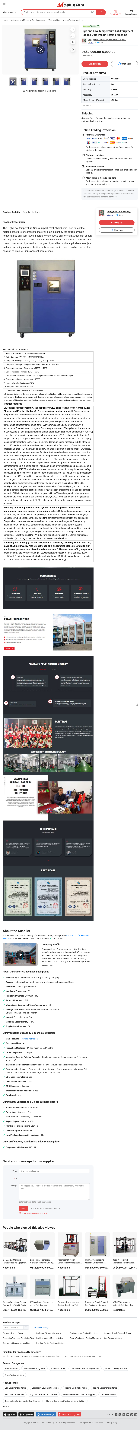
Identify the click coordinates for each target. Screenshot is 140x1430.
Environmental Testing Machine (83, 1333)
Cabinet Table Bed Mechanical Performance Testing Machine (123, 1263)
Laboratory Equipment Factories (45, 1388)
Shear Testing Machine (14, 1375)
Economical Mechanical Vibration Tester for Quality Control (41, 1263)
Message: (14, 1185)
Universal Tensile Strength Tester (117, 1333)
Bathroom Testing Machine (47, 1333)
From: (15, 1171)
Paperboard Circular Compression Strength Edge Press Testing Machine (69, 1263)
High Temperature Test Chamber (43, 1394)
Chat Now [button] (126, 63)
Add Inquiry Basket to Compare (41, 90)
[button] (4, 4)
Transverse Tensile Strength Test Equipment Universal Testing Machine (96, 1305)
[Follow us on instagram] (123, 1414)
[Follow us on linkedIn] (135, 1414)
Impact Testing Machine (73, 20)
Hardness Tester (58, 1368)
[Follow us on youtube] (127, 1414)
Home (5, 20)
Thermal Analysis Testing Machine (85, 1368)
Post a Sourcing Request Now (33, 1213)
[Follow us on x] (120, 1414)
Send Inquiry (95, 63)
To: (16, 1178)
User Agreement (85, 1423)
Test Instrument (39, 20)
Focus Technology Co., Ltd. (51, 1423)
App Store (9, 1414)
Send (23, 1208)
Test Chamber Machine (14, 1394)
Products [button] (28, 12)
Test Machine (54, 20)
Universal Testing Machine (116, 1368)
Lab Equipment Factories (15, 1388)
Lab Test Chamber (108, 1394)
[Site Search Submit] (101, 12)
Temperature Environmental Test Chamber (23, 1401)
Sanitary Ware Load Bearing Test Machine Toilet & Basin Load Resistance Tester (14, 1305)
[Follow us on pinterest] (131, 1414)
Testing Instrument (29, 1038)
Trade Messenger (46, 1414)
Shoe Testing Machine (113, 1338)
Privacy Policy (112, 1423)
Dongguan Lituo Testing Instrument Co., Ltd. (107, 39)
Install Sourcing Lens (71, 1414)
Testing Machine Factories (76, 1388)
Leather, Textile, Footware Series (49, 1343)
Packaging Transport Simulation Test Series (21, 1338)
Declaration (98, 1423)
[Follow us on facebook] (116, 1414)
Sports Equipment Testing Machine (84, 1338)
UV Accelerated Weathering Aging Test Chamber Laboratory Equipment (41, 1305)
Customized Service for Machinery (17, 1343)
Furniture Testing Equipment (15, 1333)
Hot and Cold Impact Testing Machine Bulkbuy (65, 1401)
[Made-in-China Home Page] (70, 4)
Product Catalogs (41, 1327)
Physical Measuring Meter (34, 1368)
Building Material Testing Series (49, 1338)
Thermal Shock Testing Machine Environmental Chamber (95, 1263)
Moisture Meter (11, 1368)
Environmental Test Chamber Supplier (79, 1394)
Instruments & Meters (20, 20)
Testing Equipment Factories (105, 1388)
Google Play (26, 1414)
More (5, 1406)
